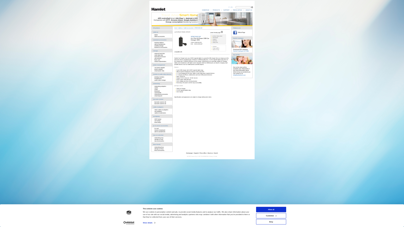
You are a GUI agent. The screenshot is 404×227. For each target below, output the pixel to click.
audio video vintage (160, 80)
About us (210, 153)
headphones (158, 78)
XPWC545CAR (198, 28)
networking (156, 83)
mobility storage (158, 46)
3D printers (156, 28)
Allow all (271, 209)
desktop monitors (159, 77)
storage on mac (158, 139)
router (156, 89)
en (232, 7)
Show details (147, 223)
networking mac (158, 138)
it (229, 7)
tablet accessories (159, 36)
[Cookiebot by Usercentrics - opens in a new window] (129, 222)
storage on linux (159, 149)
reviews (215, 46)
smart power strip (159, 71)
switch (156, 88)
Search (216, 153)
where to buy (216, 49)
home (175, 28)
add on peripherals (159, 44)
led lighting (156, 116)
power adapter (158, 69)
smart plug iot (158, 96)
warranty (215, 40)
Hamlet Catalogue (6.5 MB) (241, 51)
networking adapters (160, 86)
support (226, 10)
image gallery (216, 48)
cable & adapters (158, 107)
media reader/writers (160, 61)
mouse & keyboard (159, 130)
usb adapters (158, 111)
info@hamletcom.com (239, 75)
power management (159, 65)
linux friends (157, 144)
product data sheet (217, 36)
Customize (270, 216)
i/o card (156, 128)
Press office (203, 153)
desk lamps (157, 122)
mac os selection (158, 135)
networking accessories (161, 94)
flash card (157, 60)
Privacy (211, 156)
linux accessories (159, 150)
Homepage (189, 153)
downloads (215, 37)
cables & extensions (160, 113)
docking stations (159, 42)
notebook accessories (160, 40)
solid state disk (158, 55)
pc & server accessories (160, 126)
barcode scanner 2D (160, 103)
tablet (156, 35)
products (216, 10)
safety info (215, 42)
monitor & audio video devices (162, 74)
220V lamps (157, 119)
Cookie (215, 156)
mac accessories (159, 141)
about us (249, 10)
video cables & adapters (161, 110)
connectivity (157, 92)
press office (237, 10)
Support (196, 153)
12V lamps (157, 120)
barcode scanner (158, 99)
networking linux (159, 147)
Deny (271, 222)
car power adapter (159, 67)
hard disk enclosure (160, 56)
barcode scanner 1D (160, 102)
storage (155, 51)
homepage (205, 10)
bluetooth (157, 91)
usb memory (157, 58)
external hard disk (159, 53)
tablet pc (155, 32)
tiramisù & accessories (160, 47)
